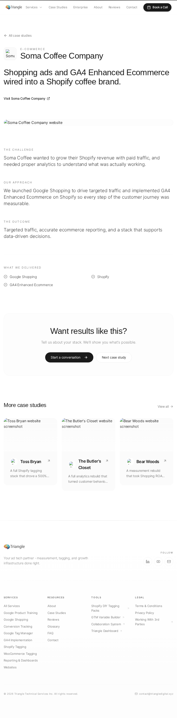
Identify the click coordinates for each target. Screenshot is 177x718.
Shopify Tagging (15, 647)
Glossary (53, 626)
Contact (131, 7)
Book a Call (160, 7)
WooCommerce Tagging (20, 653)
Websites (10, 667)
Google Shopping (16, 619)
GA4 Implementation (18, 640)
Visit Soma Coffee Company (24, 98)
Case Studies (58, 7)
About (98, 7)
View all (163, 406)
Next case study (114, 357)
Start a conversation (65, 357)
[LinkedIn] (147, 561)
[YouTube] (158, 561)
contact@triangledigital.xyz (156, 693)
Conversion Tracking (18, 626)
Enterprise (80, 7)
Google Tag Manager (18, 633)
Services (32, 7)
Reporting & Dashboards (21, 660)
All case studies (20, 35)
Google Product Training (21, 613)
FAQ (50, 633)
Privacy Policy (144, 613)
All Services (12, 606)
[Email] (169, 561)
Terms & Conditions (148, 606)
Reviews (114, 7)
